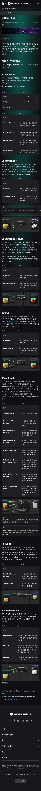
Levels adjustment (23, 169)
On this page (7, 39)
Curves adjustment (8, 321)
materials (5, 682)
